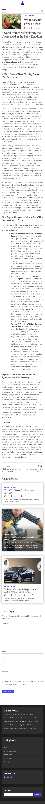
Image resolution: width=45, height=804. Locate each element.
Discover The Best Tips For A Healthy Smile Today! (20, 718)
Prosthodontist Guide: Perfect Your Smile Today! (19, 714)
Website (5, 671)
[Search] (41, 11)
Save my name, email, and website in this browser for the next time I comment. (24, 682)
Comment (6, 623)
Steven (28, 28)
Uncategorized (8, 762)
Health (6, 747)
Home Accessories (10, 751)
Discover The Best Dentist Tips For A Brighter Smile (20, 725)
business (6, 744)
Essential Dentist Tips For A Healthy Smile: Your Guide (21, 721)
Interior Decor (8, 758)
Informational (30, 16)
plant (6, 437)
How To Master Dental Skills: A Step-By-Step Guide (20, 728)
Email (4, 661)
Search (37, 794)
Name (4, 651)
